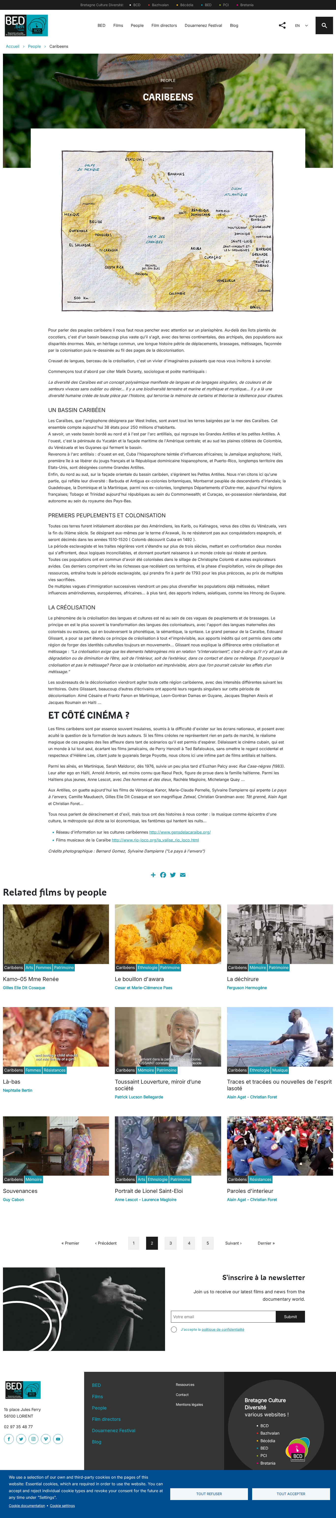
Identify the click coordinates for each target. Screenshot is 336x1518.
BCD (136, 5)
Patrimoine (64, 967)
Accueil (12, 46)
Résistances (54, 1070)
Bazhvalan (160, 5)
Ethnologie (147, 967)
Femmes (43, 967)
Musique (280, 1070)
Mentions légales (189, 1404)
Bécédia (186, 5)
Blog (234, 25)
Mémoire (258, 967)
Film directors (164, 25)
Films (118, 25)
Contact (182, 1394)
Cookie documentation (27, 1506)
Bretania (247, 5)
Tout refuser (209, 1494)
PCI (226, 5)
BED (208, 5)
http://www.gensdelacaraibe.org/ (180, 832)
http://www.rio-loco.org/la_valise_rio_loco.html (155, 840)
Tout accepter (291, 1494)
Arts (29, 967)
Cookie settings (62, 1506)
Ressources (185, 1384)
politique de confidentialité (223, 1329)
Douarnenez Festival (203, 25)
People (137, 25)
